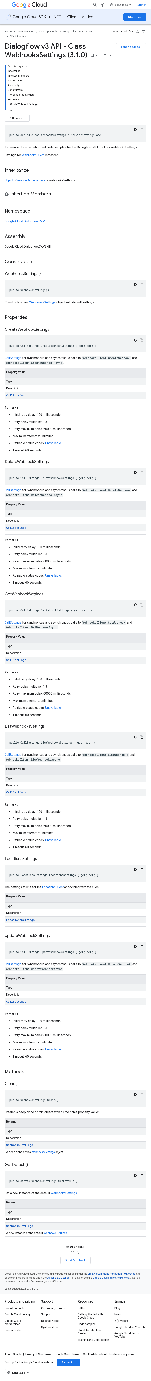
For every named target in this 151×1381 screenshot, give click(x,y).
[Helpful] (137, 32)
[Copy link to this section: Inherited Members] (55, 194)
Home (8, 31)
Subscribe (68, 1362)
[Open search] (95, 4)
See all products (15, 1308)
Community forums (53, 1308)
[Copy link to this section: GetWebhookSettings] (47, 594)
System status (50, 1327)
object (9, 180)
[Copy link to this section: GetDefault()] (32, 1165)
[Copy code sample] (141, 129)
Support (46, 1314)
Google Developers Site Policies (111, 1277)
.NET (56, 16)
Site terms (44, 1354)
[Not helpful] (143, 32)
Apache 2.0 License (58, 1277)
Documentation (25, 31)
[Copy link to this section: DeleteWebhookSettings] (53, 462)
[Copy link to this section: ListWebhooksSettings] (49, 726)
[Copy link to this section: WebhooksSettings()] (45, 274)
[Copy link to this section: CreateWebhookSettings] (53, 329)
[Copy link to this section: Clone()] (22, 1084)
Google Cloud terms (67, 1354)
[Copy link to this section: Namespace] (34, 211)
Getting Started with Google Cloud (90, 1316)
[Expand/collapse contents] (26, 66)
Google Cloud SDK (29, 16)
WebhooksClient (33, 155)
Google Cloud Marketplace (13, 1322)
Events (118, 1314)
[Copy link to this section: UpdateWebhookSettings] (54, 936)
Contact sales (13, 1330)
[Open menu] (6, 4)
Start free (135, 17)
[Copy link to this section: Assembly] (29, 236)
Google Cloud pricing (17, 1314)
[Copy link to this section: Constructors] (39, 262)
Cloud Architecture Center (89, 1332)
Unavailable (53, 443)
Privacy (29, 1354)
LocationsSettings (20, 920)
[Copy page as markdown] (104, 55)
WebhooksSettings (42, 302)
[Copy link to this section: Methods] (29, 1072)
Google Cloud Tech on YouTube (127, 1335)
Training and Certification (93, 1339)
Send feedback (131, 47)
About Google (13, 1354)
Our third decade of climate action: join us (108, 1354)
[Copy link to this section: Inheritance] (33, 170)
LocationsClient (53, 887)
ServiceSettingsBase (30, 180)
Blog (117, 1308)
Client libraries (80, 16)
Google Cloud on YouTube (130, 1327)
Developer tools (48, 31)
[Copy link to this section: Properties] (32, 317)
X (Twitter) (121, 1320)
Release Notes (50, 1320)
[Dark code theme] (135, 129)
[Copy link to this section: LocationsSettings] (41, 859)
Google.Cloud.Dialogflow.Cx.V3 (26, 221)
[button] (75, 194)
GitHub (82, 1308)
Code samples (87, 1324)
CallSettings (13, 358)
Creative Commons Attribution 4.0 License (111, 1273)
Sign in (141, 4)
